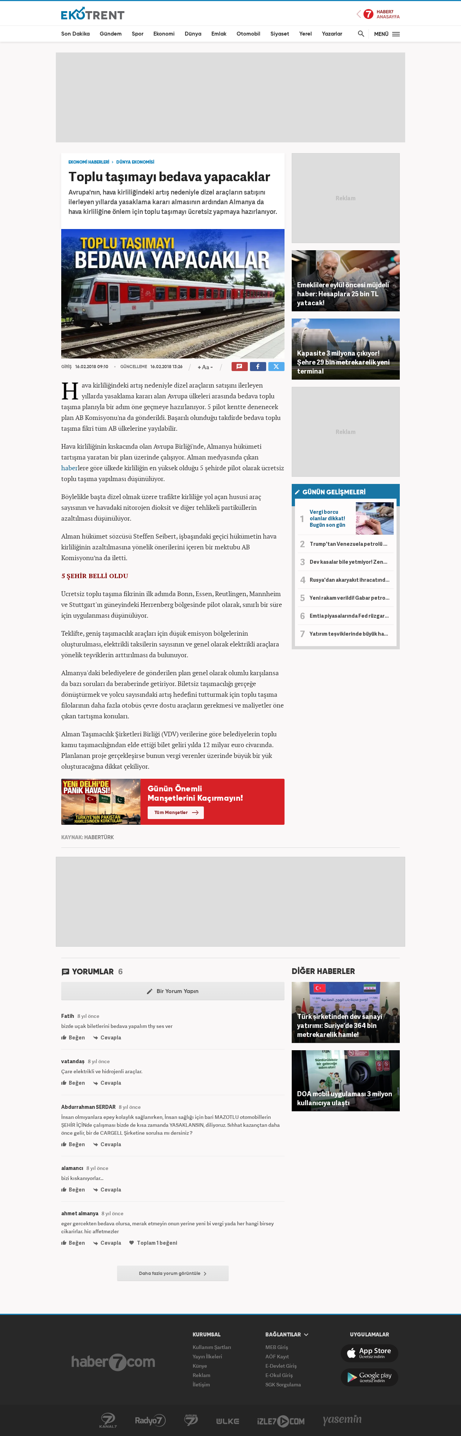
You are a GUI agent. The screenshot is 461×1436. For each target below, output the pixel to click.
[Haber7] (113, 1362)
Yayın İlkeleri (207, 1356)
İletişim (201, 1384)
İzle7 (281, 1420)
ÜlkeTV (227, 1420)
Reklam (201, 1375)
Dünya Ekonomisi (135, 162)
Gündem (111, 34)
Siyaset (279, 34)
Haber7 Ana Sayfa (378, 14)
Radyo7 (150, 1420)
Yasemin (342, 1420)
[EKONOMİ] (93, 13)
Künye (200, 1365)
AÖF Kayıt (277, 1356)
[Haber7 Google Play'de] (369, 1377)
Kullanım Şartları (212, 1347)
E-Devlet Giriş (281, 1365)
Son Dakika (75, 34)
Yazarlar (332, 34)
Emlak (219, 34)
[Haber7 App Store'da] (369, 1353)
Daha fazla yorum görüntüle (170, 1273)
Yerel (305, 34)
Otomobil (248, 34)
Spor (137, 34)
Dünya (193, 34)
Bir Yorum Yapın (176, 991)
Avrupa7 (191, 1420)
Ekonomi (164, 34)
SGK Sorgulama (283, 1384)
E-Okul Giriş (279, 1375)
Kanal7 (108, 1420)
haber (69, 467)
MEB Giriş (276, 1347)
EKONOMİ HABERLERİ (88, 162)
